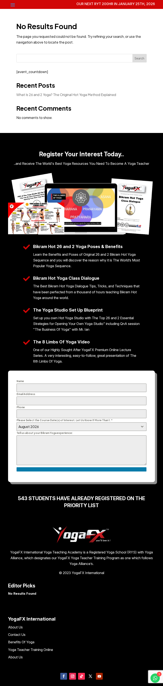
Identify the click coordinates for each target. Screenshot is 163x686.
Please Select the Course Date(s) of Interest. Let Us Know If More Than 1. (64, 420)
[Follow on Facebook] (63, 676)
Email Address (26, 394)
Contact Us (16, 634)
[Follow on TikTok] (81, 676)
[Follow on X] (90, 676)
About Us (15, 627)
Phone (21, 407)
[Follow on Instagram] (72, 676)
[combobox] (81, 426)
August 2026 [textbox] (28, 426)
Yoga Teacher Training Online (30, 650)
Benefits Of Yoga (21, 642)
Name (20, 381)
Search (139, 58)
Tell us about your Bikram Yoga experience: (45, 433)
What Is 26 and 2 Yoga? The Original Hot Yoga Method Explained (66, 94)
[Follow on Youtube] (99, 676)
